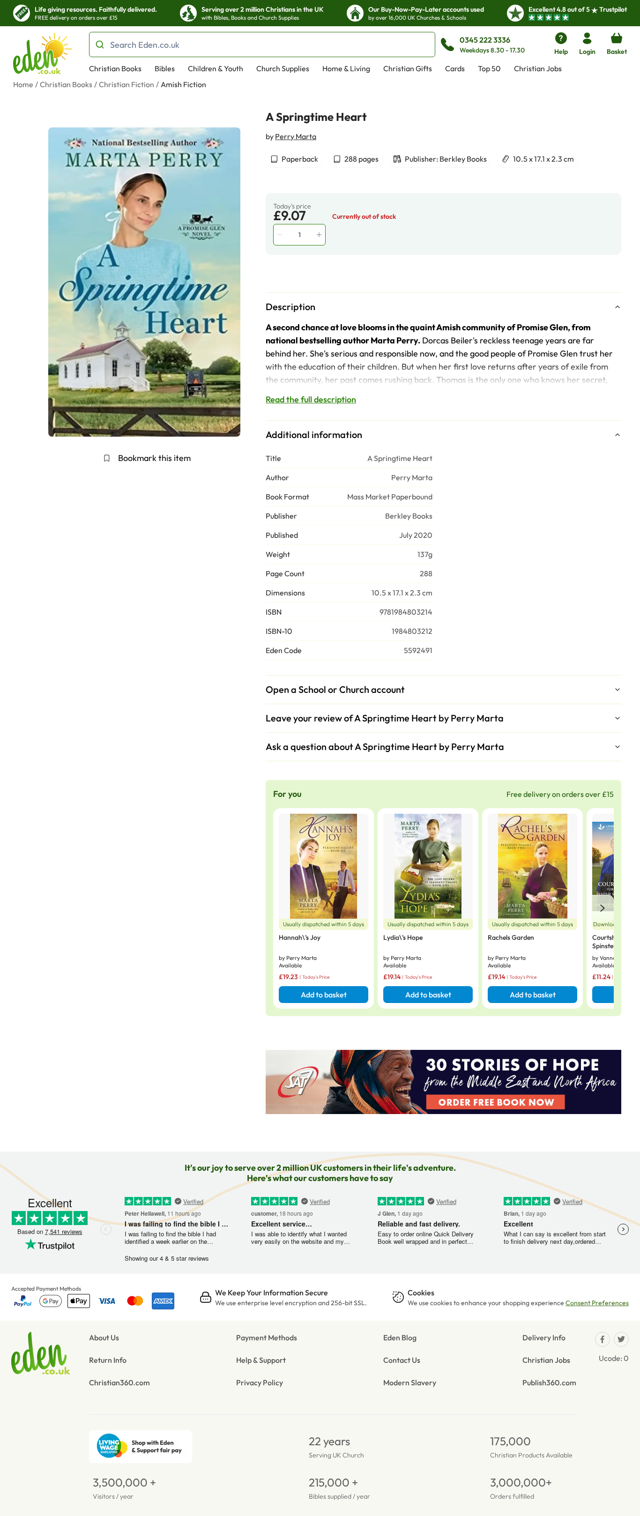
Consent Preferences (597, 1303)
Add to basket (324, 994)
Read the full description (311, 399)
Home (23, 84)
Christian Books (115, 68)
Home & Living (346, 68)
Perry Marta (295, 136)
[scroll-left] (602, 908)
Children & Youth (215, 68)
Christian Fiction (126, 84)
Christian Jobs (538, 68)
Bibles (165, 68)
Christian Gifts (407, 68)
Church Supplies (282, 68)
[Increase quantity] (320, 234)
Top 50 (489, 68)
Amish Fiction (183, 84)
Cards (455, 68)
